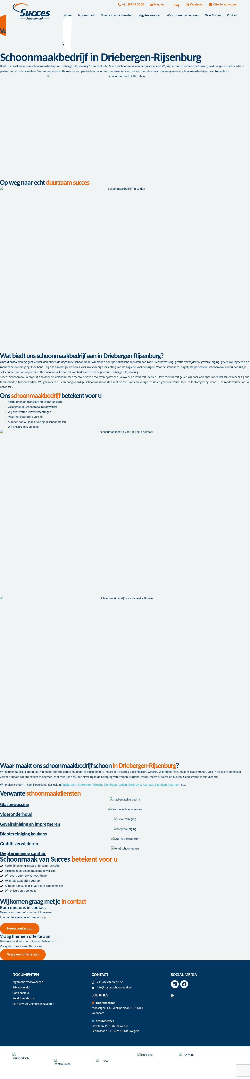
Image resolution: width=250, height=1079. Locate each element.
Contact (232, 15)
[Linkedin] (175, 984)
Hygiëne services (150, 15)
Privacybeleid (20, 987)
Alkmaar (148, 784)
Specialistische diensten (116, 15)
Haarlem (173, 784)
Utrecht (98, 784)
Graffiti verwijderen (19, 844)
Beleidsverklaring (23, 998)
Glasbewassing (14, 804)
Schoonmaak (86, 15)
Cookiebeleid (20, 993)
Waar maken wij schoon (183, 15)
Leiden (122, 784)
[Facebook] (184, 984)
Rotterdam (85, 784)
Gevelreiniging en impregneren (30, 824)
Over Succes (213, 15)
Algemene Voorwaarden (27, 982)
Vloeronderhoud (16, 814)
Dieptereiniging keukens (23, 834)
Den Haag (110, 784)
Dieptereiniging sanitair (23, 853)
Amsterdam (69, 784)
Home (67, 15)
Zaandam (161, 784)
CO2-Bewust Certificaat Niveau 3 (33, 1004)
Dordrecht (134, 784)
